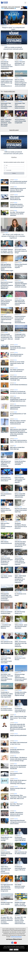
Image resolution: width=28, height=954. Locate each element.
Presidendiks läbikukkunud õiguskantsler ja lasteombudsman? (17, 751)
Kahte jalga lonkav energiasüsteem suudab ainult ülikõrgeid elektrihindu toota (18, 399)
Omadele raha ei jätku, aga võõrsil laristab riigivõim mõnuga (21, 693)
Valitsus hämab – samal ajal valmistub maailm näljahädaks (21, 626)
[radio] (14, 165)
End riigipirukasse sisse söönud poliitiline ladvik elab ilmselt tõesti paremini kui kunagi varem (7, 888)
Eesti (6, 25)
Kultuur (20, 506)
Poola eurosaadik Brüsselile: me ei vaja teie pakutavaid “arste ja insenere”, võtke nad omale (7, 337)
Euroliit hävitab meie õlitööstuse (18, 384)
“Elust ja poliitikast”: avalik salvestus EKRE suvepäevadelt (20, 121)
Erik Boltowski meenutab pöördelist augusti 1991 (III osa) (20, 839)
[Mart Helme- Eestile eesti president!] (14, 7)
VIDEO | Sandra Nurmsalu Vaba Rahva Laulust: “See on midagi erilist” (18, 718)
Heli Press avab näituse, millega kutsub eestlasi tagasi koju (21, 510)
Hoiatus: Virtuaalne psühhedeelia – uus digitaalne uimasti (20, 63)
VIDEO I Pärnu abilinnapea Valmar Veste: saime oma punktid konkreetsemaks (6, 870)
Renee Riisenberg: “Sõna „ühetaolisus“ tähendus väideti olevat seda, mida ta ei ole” (18, 797)
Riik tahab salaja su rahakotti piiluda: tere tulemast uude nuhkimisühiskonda (18, 422)
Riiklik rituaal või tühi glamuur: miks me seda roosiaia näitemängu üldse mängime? (18, 782)
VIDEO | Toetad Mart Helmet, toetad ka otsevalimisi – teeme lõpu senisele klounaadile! (6, 123)
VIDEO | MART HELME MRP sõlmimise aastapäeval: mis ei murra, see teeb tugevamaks (20, 579)
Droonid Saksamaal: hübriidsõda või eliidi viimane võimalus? (17, 348)
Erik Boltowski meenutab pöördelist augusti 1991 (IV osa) (20, 710)
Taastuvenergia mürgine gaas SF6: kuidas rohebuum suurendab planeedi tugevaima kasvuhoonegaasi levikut (20, 562)
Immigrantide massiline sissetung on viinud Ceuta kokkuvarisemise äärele (17, 206)
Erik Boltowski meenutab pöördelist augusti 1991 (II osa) (20, 868)
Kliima (15, 186)
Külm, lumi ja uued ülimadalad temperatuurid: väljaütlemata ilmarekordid (18, 767)
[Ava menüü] (25, 2)
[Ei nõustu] (26, 948)
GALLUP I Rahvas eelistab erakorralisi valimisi (6, 510)
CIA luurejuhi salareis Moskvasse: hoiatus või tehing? (21, 251)
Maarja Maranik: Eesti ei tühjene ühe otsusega (6, 839)
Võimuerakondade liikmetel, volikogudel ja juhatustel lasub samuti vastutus (18, 822)
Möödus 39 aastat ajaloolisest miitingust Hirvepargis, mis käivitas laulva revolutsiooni (7, 561)
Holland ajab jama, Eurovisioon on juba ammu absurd (6, 479)
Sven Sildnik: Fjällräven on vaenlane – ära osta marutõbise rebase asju (7, 251)
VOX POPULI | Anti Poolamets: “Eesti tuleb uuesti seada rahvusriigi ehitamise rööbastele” (7, 677)
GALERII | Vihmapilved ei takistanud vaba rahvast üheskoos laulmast (16, 814)
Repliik (6, 77)
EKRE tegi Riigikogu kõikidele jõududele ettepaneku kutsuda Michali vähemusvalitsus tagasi (7, 267)
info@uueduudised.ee (16, 936)
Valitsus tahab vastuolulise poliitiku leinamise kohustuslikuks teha (17, 198)
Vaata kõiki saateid (14, 130)
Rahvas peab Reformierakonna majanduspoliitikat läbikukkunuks (18, 407)
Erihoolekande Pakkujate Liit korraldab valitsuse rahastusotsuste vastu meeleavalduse (7, 65)
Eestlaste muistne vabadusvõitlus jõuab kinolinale (6, 853)
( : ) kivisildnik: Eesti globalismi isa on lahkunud (6, 626)
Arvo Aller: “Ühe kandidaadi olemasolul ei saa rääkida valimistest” (17, 213)
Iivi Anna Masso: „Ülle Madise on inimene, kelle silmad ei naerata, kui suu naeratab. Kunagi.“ (18, 759)
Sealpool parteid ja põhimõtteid (18, 735)
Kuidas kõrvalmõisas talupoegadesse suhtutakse (20, 463)
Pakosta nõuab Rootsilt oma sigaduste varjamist (21, 266)
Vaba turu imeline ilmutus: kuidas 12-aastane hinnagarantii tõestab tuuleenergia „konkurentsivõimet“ (21, 83)
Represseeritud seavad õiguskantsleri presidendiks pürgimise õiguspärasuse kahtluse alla (7, 285)
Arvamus (20, 60)
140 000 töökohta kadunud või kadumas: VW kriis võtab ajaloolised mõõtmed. (18, 190)
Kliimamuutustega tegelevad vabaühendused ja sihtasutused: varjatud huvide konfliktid (21, 677)
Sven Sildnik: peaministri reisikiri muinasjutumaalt (20, 886)
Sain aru (11, 949)
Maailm (15, 202)
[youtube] (15, 943)
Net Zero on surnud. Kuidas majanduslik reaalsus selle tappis (17, 363)
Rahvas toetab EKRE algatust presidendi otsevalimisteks (20, 495)
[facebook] (12, 943)
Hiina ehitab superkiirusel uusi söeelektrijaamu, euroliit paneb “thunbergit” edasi (18, 378)
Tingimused (16, 949)
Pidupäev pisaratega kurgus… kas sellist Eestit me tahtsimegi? (20, 904)
